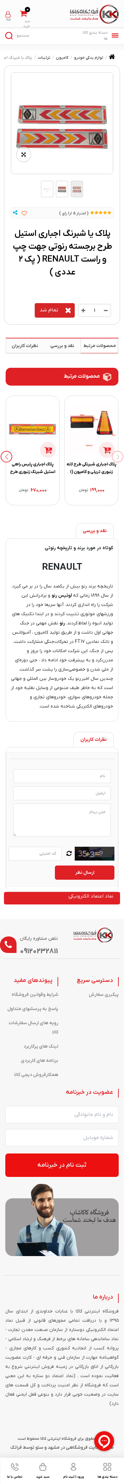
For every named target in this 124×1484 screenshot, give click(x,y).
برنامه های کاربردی (39, 1061)
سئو (39, 1447)
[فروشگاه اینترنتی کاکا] (94, 14)
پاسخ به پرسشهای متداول (32, 1009)
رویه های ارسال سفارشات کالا (33, 1027)
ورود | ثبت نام (8, 14)
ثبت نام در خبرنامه (62, 1165)
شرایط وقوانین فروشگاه (35, 995)
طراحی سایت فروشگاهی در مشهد (81, 1447)
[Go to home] (112, 58)
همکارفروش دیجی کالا (36, 1075)
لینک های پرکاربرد (40, 1046)
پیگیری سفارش (104, 995)
